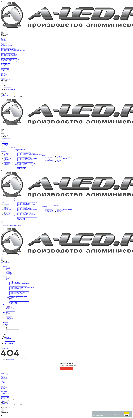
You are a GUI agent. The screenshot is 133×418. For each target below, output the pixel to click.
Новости (3, 388)
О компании (3, 384)
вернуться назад (4, 359)
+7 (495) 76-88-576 (5, 79)
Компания (8, 314)
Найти (2, 410)
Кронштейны (4, 379)
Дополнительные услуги (15, 299)
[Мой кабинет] (1, 224)
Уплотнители (4, 377)
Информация (4, 391)
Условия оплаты (4, 394)
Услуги (7, 278)
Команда (3, 386)
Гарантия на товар (5, 397)
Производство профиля (14, 282)
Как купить (8, 307)
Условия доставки (5, 396)
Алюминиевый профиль (6, 374)
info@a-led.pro (5, 95)
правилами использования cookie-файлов (107, 414)
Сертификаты (4, 387)
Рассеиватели (4, 378)
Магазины (3, 393)
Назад (8, 267)
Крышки (3, 376)
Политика (3, 398)
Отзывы (2, 389)
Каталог (8, 268)
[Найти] (2, 32)
